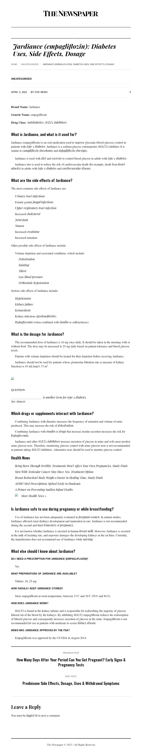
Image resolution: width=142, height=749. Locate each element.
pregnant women (89, 517)
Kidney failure (24, 304)
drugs (62, 431)
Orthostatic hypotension (34, 283)
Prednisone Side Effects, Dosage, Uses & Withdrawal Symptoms (71, 683)
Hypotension (23, 298)
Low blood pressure (31, 277)
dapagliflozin (67, 150)
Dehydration (27, 259)
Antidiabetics (35, 122)
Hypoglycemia (24, 322)
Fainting (24, 265)
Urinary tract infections (30, 196)
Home (14, 64)
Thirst (22, 271)
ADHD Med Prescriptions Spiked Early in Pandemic (48, 484)
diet (43, 158)
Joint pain (21, 220)
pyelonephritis (46, 316)
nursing (88, 539)
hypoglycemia (19, 435)
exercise (57, 158)
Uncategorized (30, 64)
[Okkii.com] (71, 13)
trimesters (50, 525)
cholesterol (33, 214)
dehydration (65, 425)
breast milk (86, 531)
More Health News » (33, 496)
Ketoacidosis (23, 310)
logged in (32, 715)
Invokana (46, 150)
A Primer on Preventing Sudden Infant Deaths (44, 489)
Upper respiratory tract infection (35, 208)
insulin (64, 322)
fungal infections (43, 202)
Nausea (19, 226)
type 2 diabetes (36, 146)
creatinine (33, 232)
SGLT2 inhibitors (49, 441)
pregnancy (66, 525)
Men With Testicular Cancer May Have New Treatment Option (54, 472)
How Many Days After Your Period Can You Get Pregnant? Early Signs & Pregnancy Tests (71, 662)
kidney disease (87, 623)
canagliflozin (30, 150)
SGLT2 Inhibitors (56, 122)
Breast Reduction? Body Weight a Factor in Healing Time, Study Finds (59, 478)
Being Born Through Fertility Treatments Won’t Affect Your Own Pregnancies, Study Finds (71, 466)
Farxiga (81, 150)
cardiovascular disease (76, 168)
